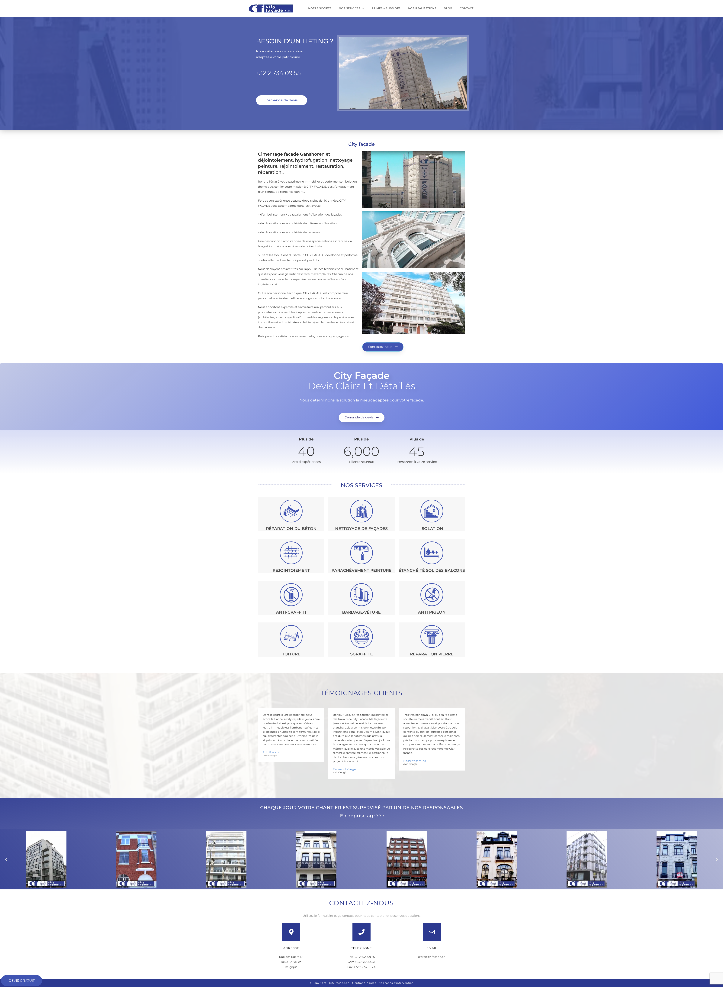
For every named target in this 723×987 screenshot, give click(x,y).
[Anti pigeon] (431, 594)
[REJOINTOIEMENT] (291, 552)
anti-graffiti (291, 612)
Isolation (431, 528)
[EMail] (432, 932)
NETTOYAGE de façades (361, 528)
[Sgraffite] (361, 636)
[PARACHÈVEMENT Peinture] (361, 552)
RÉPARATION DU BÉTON (291, 528)
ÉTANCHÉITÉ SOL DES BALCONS (432, 570)
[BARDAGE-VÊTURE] (361, 594)
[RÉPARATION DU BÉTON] (291, 511)
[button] (6, 859)
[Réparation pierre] (431, 636)
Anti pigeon (431, 612)
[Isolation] (431, 511)
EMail (431, 948)
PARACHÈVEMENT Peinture (361, 570)
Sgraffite (361, 654)
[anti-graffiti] (291, 594)
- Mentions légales (363, 982)
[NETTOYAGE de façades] (361, 511)
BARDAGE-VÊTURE (361, 612)
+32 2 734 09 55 (278, 73)
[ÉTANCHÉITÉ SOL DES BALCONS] (431, 552)
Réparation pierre (431, 654)
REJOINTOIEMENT (291, 570)
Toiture (291, 654)
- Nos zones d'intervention (395, 982)
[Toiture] (291, 636)
